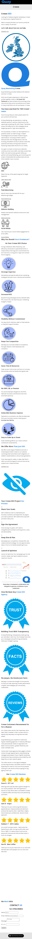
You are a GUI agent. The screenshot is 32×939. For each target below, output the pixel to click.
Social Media (5, 237)
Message (3, 921)
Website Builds (5, 218)
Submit (4, 928)
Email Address (5, 916)
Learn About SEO (6, 179)
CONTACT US (5, 31)
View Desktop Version (17, 935)
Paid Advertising (6, 199)
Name (3, 912)
